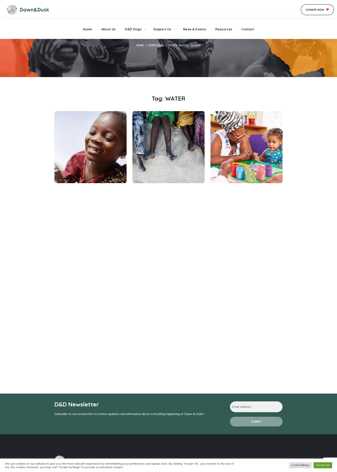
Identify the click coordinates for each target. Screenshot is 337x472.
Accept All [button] (322, 465)
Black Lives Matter (241, 168)
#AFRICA (70, 174)
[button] (317, 9)
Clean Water (78, 168)
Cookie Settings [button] (300, 465)
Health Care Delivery (165, 168)
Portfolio (156, 45)
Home (140, 45)
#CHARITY (149, 174)
